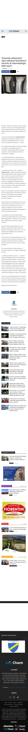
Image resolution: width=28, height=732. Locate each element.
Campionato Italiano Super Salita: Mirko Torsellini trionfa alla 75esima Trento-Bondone (17, 385)
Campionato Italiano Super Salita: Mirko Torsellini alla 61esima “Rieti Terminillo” (16, 371)
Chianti (6, 34)
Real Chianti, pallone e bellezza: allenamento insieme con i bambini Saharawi (17, 491)
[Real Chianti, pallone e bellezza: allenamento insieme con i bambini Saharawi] (5, 491)
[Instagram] (14, 697)
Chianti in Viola (24, 486)
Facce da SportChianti (8, 704)
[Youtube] (17, 697)
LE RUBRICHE (19, 702)
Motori (3, 344)
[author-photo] (14, 306)
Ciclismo (3, 393)
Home (2, 34)
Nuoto (3, 380)
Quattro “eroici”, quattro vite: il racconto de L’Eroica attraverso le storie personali (17, 364)
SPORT (14, 702)
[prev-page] (2, 414)
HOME (5, 702)
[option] (14, 647)
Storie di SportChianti (4, 366)
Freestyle (25, 524)
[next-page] (5, 414)
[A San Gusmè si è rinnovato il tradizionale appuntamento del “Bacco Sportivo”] (5, 400)
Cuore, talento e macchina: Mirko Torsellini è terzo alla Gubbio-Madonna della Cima (17, 342)
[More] (17, 71)
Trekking (11, 463)
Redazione (5, 68)
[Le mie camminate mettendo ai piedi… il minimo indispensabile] (5, 529)
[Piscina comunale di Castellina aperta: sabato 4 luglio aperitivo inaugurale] (5, 378)
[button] (2, 31)
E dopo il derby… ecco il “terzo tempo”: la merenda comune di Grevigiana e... (17, 562)
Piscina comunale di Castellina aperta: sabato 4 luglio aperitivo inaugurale (17, 378)
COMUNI (10, 702)
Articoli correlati (5, 323)
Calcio (3, 337)
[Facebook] (10, 697)
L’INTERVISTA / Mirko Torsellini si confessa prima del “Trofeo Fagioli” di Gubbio (17, 349)
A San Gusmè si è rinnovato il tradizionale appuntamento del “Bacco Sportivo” (17, 400)
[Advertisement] (14, 15)
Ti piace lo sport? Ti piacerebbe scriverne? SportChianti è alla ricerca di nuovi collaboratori (17, 328)
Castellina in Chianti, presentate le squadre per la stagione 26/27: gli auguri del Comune (17, 335)
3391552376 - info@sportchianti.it (16, 687)
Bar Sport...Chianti (23, 556)
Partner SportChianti (14, 706)
